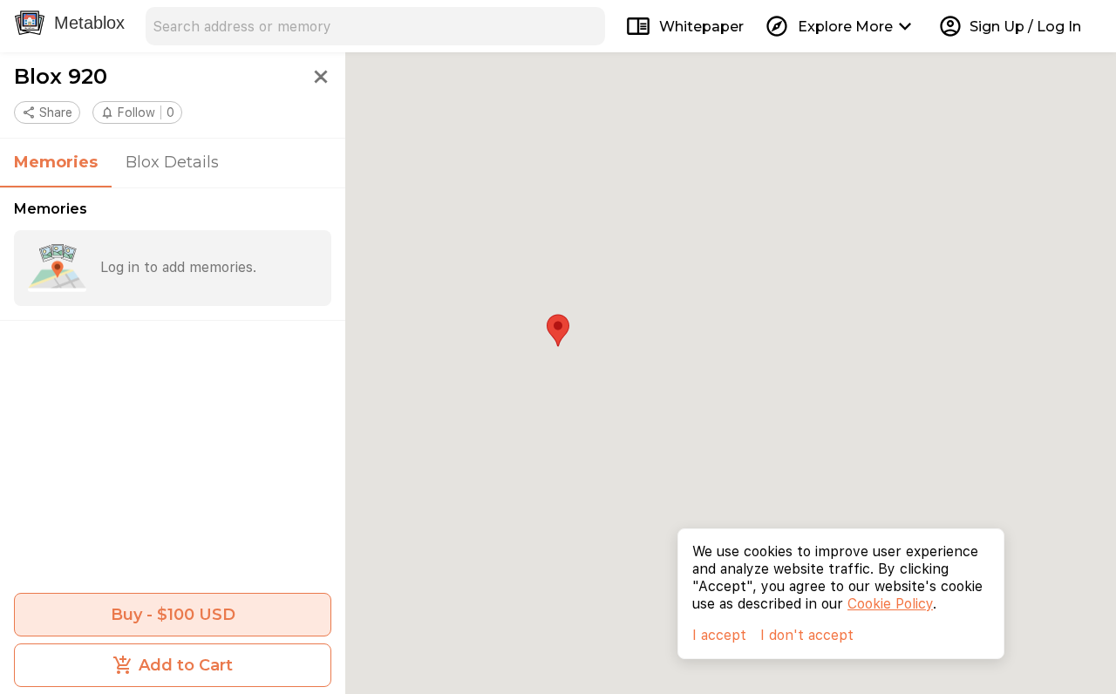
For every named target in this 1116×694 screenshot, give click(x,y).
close (320, 76)
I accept (719, 635)
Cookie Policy (890, 603)
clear (585, 26)
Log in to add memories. (178, 267)
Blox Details (172, 162)
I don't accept (807, 635)
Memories (56, 162)
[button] (137, 112)
